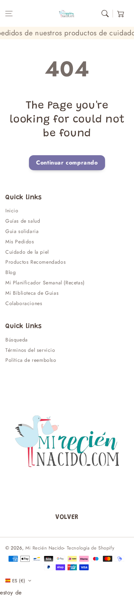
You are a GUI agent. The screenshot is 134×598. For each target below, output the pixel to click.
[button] (9, 13)
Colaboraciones (23, 303)
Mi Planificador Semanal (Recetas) (45, 282)
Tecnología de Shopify (91, 547)
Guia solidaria (22, 231)
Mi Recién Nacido (44, 547)
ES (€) (18, 580)
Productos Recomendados (35, 261)
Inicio (12, 210)
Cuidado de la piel (27, 251)
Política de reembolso (30, 360)
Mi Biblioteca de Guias (32, 293)
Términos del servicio (30, 350)
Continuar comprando (67, 162)
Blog (10, 272)
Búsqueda (16, 339)
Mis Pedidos (19, 241)
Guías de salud (22, 220)
